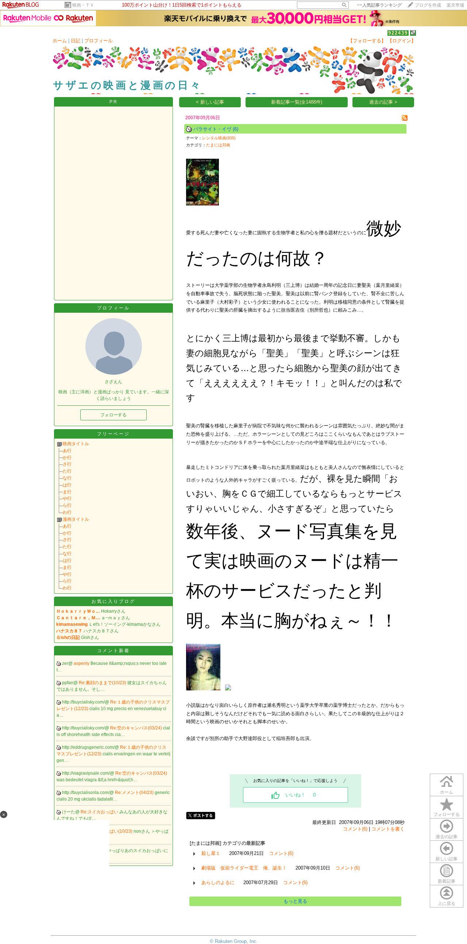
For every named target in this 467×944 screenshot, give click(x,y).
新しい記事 (447, 859)
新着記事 (446, 881)
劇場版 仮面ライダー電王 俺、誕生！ (244, 868)
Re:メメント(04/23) (135, 792)
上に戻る (446, 903)
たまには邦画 (218, 145)
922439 (398, 33)
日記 (75, 40)
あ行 (67, 450)
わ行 (67, 512)
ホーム (60, 40)
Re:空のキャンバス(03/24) (136, 728)
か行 (67, 457)
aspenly (82, 663)
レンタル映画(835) (219, 138)
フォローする (446, 814)
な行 (67, 478)
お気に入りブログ (113, 601)
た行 (67, 471)
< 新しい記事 (210, 102)
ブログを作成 (428, 5)
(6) (235, 129)
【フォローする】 (367, 40)
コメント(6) (355, 829)
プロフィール (98, 40)
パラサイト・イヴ (212, 129)
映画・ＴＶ (83, 5)
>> (379, 5)
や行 (67, 498)
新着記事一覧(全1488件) (296, 102)
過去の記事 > (383, 102)
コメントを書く (388, 829)
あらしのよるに (218, 882)
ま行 (67, 491)
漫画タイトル (76, 519)
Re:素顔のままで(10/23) (103, 682)
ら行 (67, 505)
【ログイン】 (401, 40)
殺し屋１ (210, 853)
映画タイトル (76, 443)
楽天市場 (455, 5)
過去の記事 (447, 836)
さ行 (67, 464)
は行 (67, 485)
